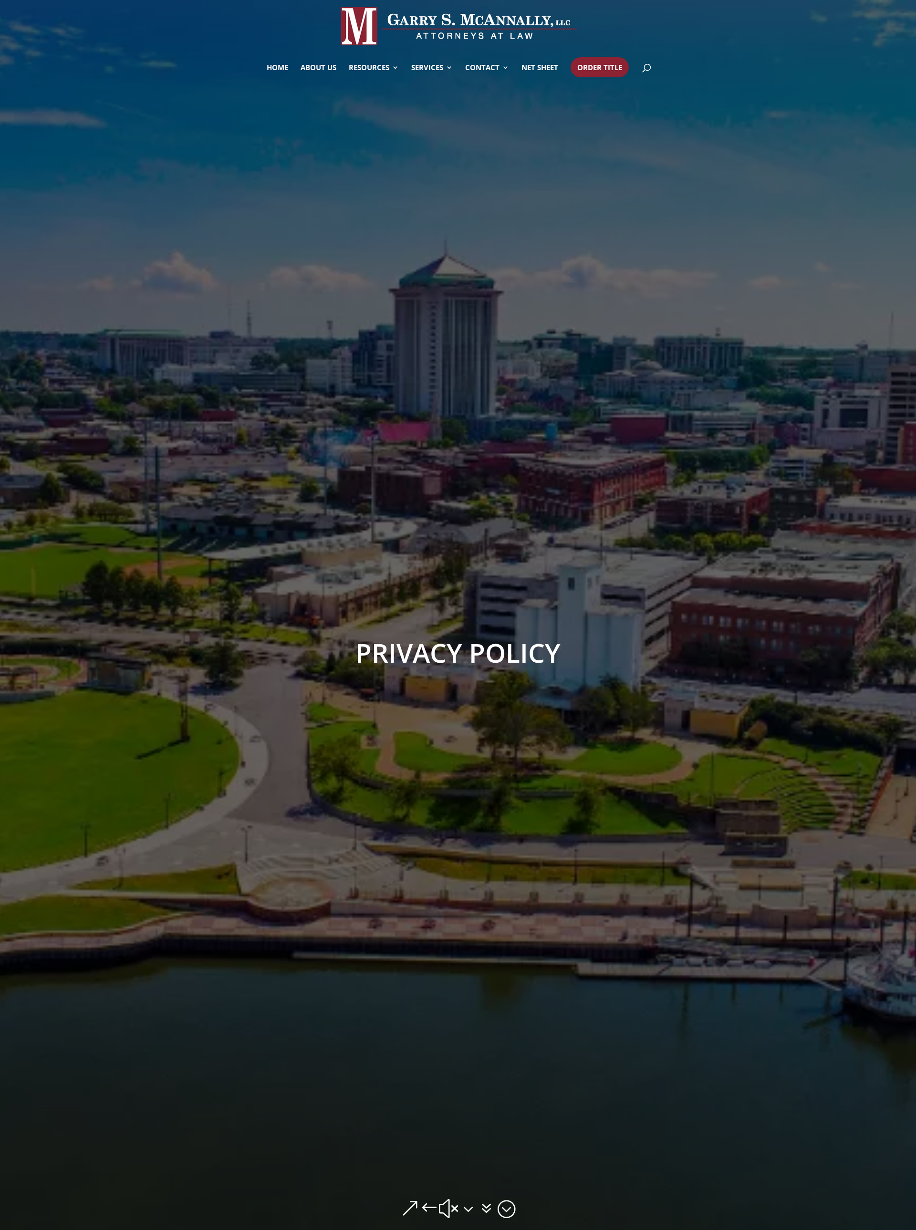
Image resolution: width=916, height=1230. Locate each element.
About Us (318, 68)
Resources (369, 68)
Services (427, 68)
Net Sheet (539, 68)
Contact (482, 68)
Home (277, 68)
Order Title (599, 67)
